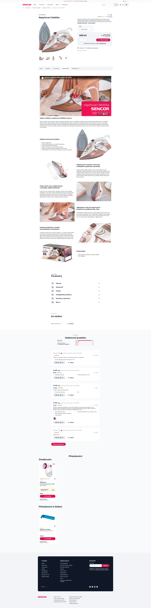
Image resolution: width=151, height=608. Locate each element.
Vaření (43, 563)
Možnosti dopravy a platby (66, 565)
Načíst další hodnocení (58, 444)
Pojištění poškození (73, 603)
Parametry (47, 68)
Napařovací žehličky (46, 7)
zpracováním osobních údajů (102, 569)
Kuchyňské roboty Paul (59, 600)
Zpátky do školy (45, 576)
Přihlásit (105, 565)
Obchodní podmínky (64, 567)
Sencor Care (63, 570)
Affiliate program (64, 574)
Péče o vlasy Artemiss (59, 598)
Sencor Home (57, 596)
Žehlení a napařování (36, 7)
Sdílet (111, 14)
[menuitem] (34, 4)
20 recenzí (109, 16)
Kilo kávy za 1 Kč (45, 574)
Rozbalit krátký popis (82, 23)
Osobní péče (44, 567)
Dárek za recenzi (64, 576)
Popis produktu (91, 23)
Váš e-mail (91, 563)
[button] (103, 40)
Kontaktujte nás (73, 600)
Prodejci (62, 569)
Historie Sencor (72, 601)
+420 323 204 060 (68, 1)
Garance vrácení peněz (74, 598)
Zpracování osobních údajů (75, 596)
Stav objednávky (64, 563)
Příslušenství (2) (75, 68)
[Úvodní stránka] (23, 7)
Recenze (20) (65, 68)
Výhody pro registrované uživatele (65, 581)
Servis (61, 578)
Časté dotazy (63, 572)
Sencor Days (44, 572)
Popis (41, 68)
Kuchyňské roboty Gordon (60, 601)
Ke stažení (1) (56, 68)
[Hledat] (116, 4)
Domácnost (28, 7)
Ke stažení (71, 323)
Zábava (43, 569)
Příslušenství (44, 570)
